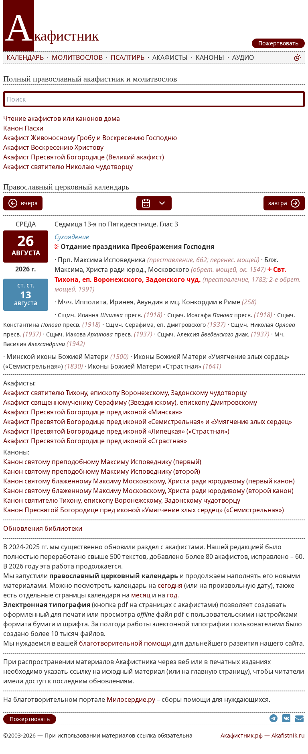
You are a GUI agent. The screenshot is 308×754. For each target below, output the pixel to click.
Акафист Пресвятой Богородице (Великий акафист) (83, 157)
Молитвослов (77, 57)
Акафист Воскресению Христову (53, 147)
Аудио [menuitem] (243, 57)
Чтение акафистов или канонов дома (61, 118)
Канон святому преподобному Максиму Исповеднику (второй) (101, 471)
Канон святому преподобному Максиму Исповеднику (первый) (102, 461)
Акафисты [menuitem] (170, 57)
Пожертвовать (30, 719)
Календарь (25, 57)
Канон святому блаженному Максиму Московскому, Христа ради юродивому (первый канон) (149, 481)
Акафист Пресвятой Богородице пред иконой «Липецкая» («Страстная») (116, 431)
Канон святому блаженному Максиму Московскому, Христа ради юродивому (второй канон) (148, 490)
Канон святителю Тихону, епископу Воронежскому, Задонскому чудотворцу (121, 500)
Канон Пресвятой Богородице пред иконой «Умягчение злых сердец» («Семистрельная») (143, 509)
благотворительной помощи (125, 643)
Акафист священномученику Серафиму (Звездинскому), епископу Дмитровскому (130, 402)
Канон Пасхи (23, 128)
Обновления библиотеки (42, 528)
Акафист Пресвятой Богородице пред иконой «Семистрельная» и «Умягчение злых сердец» (147, 421)
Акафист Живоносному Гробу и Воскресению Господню (90, 137)
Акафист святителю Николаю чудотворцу (68, 166)
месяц (140, 595)
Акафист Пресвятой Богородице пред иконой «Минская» (92, 412)
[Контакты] (300, 719)
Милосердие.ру (131, 699)
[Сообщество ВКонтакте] (288, 719)
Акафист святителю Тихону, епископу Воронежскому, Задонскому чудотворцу (125, 392)
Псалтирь (127, 57)
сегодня (170, 585)
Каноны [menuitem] (210, 57)
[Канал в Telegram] (276, 719)
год (172, 595)
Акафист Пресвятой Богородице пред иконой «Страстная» (95, 440)
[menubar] (148, 57)
